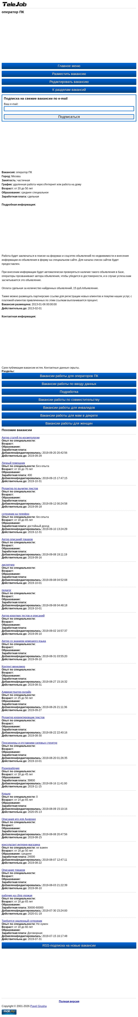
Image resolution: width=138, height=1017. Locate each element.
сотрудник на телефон (15, 513)
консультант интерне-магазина (21, 844)
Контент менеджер (13, 666)
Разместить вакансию (69, 74)
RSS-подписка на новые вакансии (69, 945)
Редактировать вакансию (69, 82)
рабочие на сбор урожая (17, 895)
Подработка (69, 392)
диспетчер (8, 564)
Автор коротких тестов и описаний (23, 615)
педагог (6, 590)
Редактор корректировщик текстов (23, 717)
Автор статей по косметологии (21, 437)
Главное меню (69, 66)
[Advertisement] (69, 39)
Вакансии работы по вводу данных (69, 384)
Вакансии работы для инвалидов (69, 407)
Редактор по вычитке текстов (20, 488)
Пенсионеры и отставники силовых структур (29, 742)
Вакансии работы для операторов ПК (69, 376)
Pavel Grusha (38, 1006)
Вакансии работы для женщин (69, 423)
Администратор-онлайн (16, 692)
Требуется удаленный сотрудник (22, 920)
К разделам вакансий (69, 89)
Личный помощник (13, 463)
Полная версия (69, 1001)
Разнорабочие (11, 768)
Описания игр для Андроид (19, 819)
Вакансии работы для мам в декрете (69, 415)
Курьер (6, 793)
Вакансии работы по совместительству (69, 399)
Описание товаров (13, 870)
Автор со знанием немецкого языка (24, 641)
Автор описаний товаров (17, 539)
